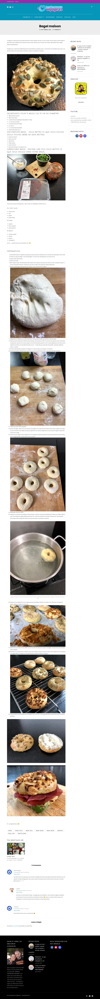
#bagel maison (40, 830)
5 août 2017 (11, 856)
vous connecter (15, 926)
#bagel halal (29, 830)
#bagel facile (19, 830)
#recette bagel (22, 833)
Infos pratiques (50, 17)
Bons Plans (59, 17)
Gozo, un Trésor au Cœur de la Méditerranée (83, 67)
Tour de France (38, 17)
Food (74, 17)
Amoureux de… (27, 17)
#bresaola (60, 830)
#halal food (11, 833)
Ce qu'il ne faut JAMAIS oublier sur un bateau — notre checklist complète (37, 948)
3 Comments (57, 29)
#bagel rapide (50, 830)
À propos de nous (10, 1)
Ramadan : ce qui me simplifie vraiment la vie (83, 58)
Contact (16, 1)
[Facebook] (77, 135)
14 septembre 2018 (45, 29)
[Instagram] (12, 7)
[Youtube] (10, 7)
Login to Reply (17, 874)
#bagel (10, 830)
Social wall (67, 17)
